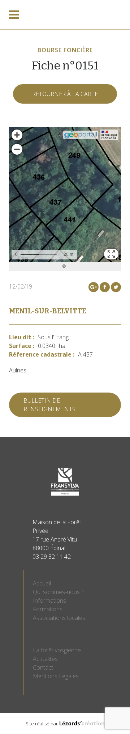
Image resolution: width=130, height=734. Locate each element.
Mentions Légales (56, 676)
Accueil (42, 583)
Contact (43, 667)
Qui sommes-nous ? (58, 592)
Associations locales (59, 618)
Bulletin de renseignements (49, 405)
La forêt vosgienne (57, 650)
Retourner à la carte (65, 94)
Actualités (45, 659)
